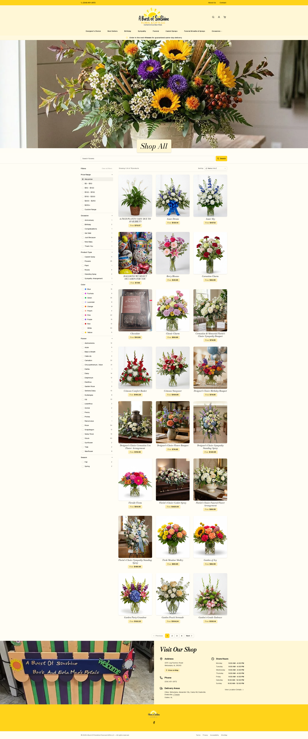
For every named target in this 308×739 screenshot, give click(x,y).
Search (223, 158)
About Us (212, 3)
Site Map (224, 735)
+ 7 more (176, 694)
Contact (223, 3)
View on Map (173, 670)
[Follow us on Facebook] (154, 722)
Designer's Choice (93, 31)
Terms (198, 735)
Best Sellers (113, 31)
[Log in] (219, 17)
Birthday (127, 31)
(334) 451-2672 (89, 3)
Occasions (216, 31)
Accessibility (214, 735)
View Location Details (233, 690)
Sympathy (142, 31)
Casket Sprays (171, 31)
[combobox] (215, 168)
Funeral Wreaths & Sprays (194, 31)
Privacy (205, 735)
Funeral (156, 31)
